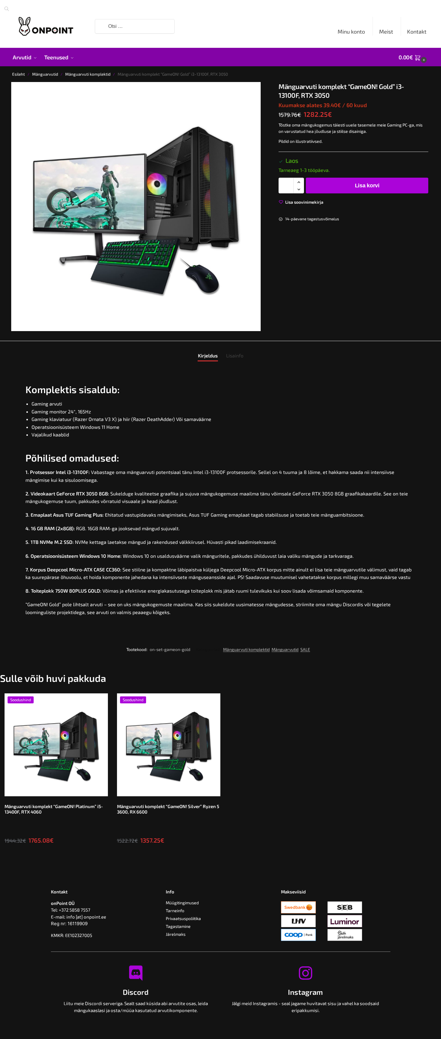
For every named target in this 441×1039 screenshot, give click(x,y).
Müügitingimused (182, 902)
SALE (305, 649)
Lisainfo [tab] (234, 355)
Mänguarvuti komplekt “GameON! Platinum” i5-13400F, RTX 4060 (54, 809)
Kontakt (416, 31)
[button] (413, 57)
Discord (136, 992)
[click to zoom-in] (136, 206)
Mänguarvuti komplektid (88, 74)
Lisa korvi (367, 186)
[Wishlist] (98, 702)
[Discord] (135, 973)
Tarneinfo (175, 910)
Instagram (305, 992)
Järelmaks (175, 934)
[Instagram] (305, 973)
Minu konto (351, 31)
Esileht (18, 74)
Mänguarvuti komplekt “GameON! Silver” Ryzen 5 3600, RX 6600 (168, 809)
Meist (386, 31)
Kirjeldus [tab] (208, 355)
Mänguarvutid (45, 74)
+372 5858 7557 (74, 909)
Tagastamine (178, 926)
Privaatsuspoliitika (183, 918)
